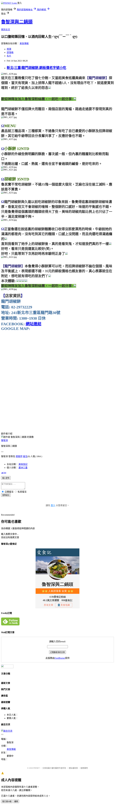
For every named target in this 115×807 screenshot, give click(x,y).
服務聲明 (84, 768)
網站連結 (33, 324)
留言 (25, 456)
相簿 (9, 49)
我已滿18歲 (7, 801)
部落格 (10, 52)
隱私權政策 (73, 768)
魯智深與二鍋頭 (17, 21)
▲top (3, 472)
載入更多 (6, 478)
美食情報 (24, 43)
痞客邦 (19, 456)
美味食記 (23, 464)
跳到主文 (5, 29)
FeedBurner (60, 658)
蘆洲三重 (23, 467)
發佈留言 (6, 495)
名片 (9, 56)
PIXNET (36, 768)
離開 (16, 801)
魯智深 (4, 440)
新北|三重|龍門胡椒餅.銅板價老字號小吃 (36, 68)
